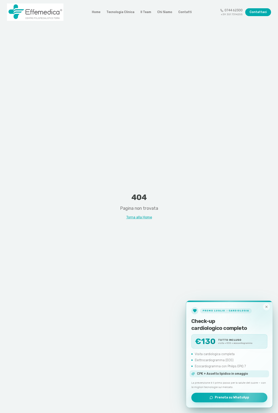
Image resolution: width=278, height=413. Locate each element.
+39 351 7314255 (232, 14)
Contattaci (258, 12)
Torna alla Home (139, 217)
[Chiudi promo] (266, 306)
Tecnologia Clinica (120, 12)
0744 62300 (234, 10)
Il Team (146, 12)
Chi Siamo (164, 12)
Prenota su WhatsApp (232, 397)
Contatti (185, 12)
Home (96, 12)
